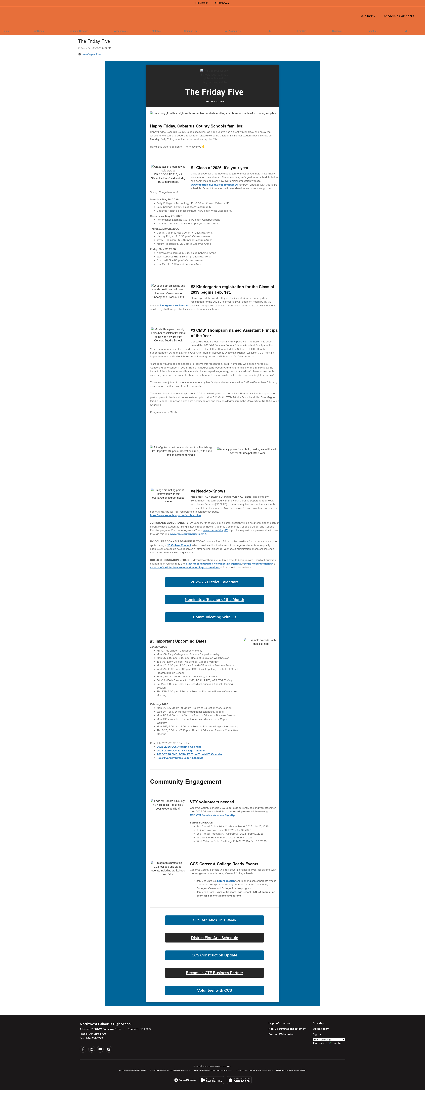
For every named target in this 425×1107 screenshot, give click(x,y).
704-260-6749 (94, 1038)
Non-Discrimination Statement (287, 1028)
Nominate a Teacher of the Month (214, 600)
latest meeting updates (199, 564)
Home (5, 31)
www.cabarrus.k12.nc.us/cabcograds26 (214, 185)
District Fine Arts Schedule (214, 938)
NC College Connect (179, 545)
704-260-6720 (97, 1033)
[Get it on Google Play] (211, 1080)
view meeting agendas (227, 564)
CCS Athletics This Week (214, 920)
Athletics (156, 31)
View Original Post (91, 54)
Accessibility (321, 1028)
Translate (337, 1042)
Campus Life (191, 31)
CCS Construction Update (214, 955)
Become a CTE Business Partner (214, 973)
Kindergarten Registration (174, 305)
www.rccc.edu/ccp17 (215, 530)
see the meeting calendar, (257, 564)
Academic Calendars (398, 16)
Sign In (317, 1034)
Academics (120, 31)
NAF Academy (231, 31)
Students (337, 31)
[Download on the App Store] (239, 1080)
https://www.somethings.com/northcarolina (175, 515)
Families (302, 31)
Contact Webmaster (281, 1034)
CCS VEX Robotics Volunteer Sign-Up (212, 815)
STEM (268, 31)
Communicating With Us (214, 617)
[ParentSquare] (185, 1080)
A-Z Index (368, 16)
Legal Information (279, 1023)
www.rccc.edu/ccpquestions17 (188, 534)
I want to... (373, 31)
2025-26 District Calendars (214, 582)
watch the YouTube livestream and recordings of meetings (185, 567)
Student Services (79, 31)
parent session (225, 881)
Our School (39, 31)
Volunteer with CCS (214, 990)
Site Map (318, 1023)
